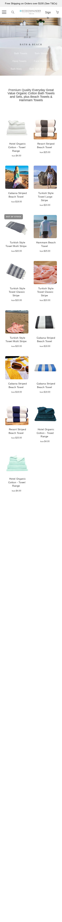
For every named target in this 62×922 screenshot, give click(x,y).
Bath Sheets (41, 53)
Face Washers (42, 61)
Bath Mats (16, 68)
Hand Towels (19, 61)
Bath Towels (20, 53)
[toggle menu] (4, 12)
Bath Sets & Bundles (40, 68)
